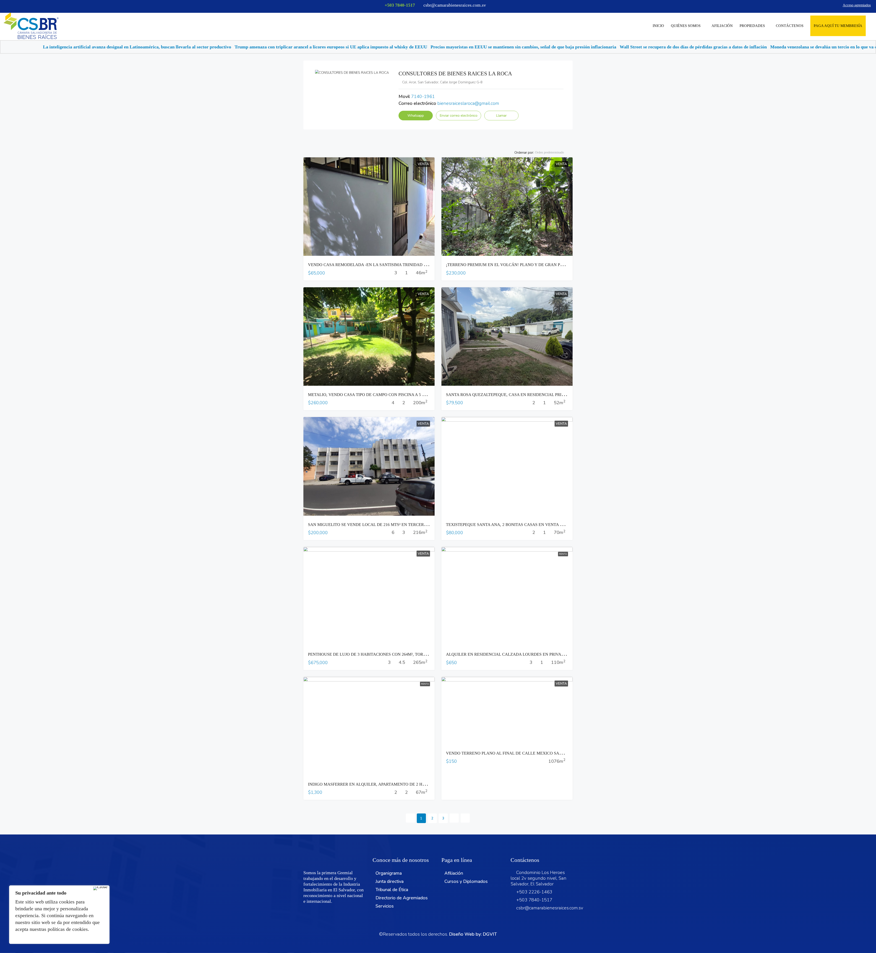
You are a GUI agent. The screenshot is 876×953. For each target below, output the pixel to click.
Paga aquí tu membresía (838, 26)
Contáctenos (789, 26)
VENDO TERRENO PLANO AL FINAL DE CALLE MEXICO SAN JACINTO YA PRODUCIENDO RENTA (539, 753)
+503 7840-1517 (400, 5)
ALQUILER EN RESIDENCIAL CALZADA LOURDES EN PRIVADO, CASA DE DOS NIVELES (530, 654)
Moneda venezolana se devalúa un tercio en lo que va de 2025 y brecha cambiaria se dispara (683, 46)
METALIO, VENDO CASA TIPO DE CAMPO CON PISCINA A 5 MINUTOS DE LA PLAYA (388, 394)
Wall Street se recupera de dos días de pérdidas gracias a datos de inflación (516, 46)
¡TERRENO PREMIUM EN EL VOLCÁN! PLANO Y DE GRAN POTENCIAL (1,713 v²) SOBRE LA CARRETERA (545, 264)
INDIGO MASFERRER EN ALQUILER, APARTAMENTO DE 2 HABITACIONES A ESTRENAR (391, 784)
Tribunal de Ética (391, 890)
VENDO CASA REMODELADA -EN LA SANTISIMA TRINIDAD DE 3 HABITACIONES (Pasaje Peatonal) (400, 264)
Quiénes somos (686, 26)
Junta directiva (389, 881)
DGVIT (490, 934)
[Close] (100, 888)
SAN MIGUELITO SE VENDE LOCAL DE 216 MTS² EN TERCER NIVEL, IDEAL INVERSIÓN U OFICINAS (403, 524)
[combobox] (553, 152)
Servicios (384, 906)
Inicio (658, 26)
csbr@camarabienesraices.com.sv (549, 908)
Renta (563, 554)
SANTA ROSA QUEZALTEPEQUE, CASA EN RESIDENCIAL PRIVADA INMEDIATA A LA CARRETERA (539, 394)
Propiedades (752, 26)
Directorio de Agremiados (401, 898)
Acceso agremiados (857, 5)
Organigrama (388, 873)
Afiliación (722, 26)
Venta (423, 164)
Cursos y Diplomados (466, 881)
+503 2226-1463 (534, 892)
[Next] (454, 818)
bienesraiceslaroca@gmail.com (468, 103)
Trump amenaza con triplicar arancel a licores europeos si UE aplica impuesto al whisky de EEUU (154, 46)
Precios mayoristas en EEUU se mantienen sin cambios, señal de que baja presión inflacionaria (347, 46)
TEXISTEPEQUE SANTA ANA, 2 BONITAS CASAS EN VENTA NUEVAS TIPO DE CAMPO (527, 524)
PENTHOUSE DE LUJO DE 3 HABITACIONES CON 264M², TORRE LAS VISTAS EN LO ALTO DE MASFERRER (408, 654)
